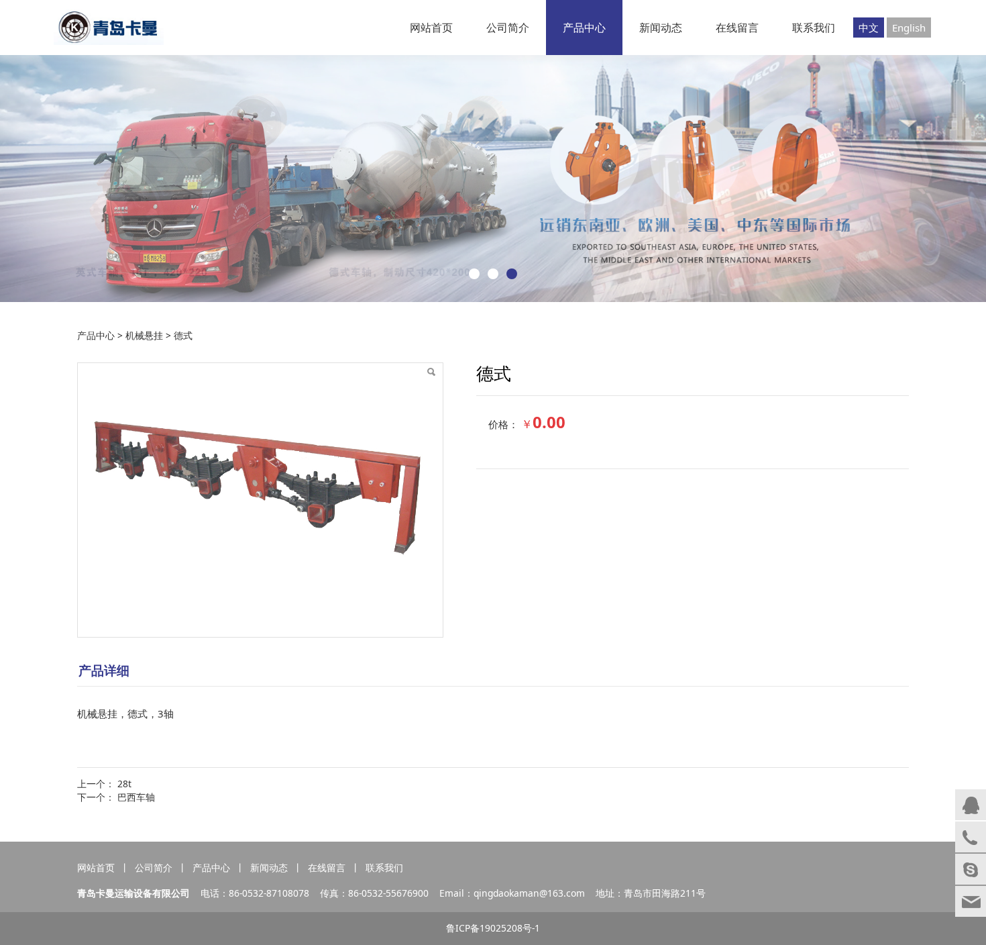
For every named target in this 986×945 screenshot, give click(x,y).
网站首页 (431, 27)
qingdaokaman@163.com (529, 893)
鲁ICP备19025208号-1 (493, 928)
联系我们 (813, 27)
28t (124, 783)
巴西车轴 (136, 797)
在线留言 (737, 27)
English (909, 27)
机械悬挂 (144, 335)
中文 (869, 27)
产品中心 (584, 27)
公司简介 (507, 27)
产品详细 (103, 670)
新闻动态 (660, 27)
